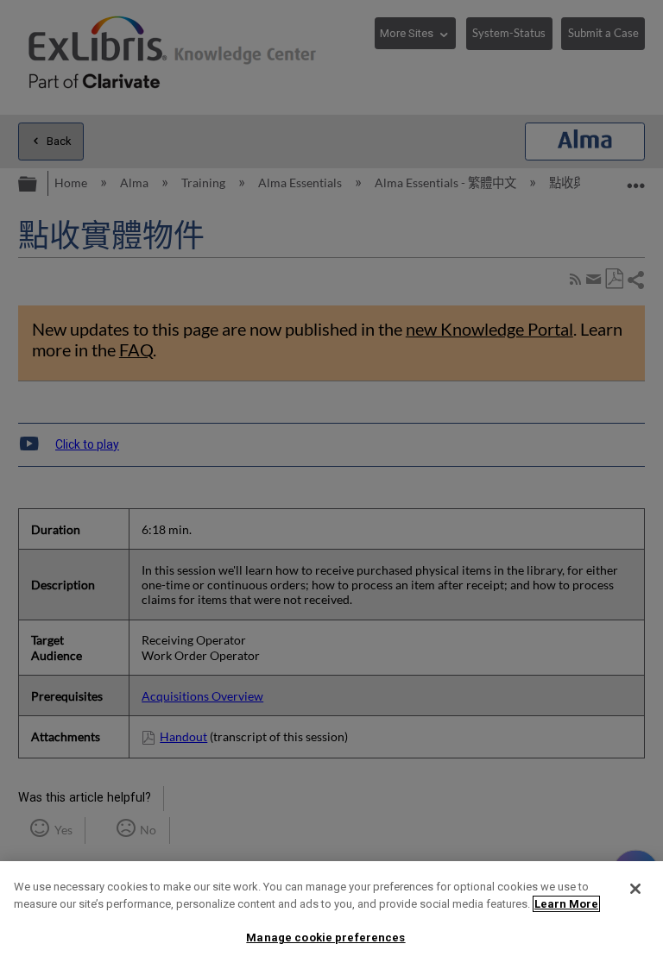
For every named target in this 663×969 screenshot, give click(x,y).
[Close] (635, 889)
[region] (331, 915)
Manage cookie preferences (325, 937)
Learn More (566, 903)
